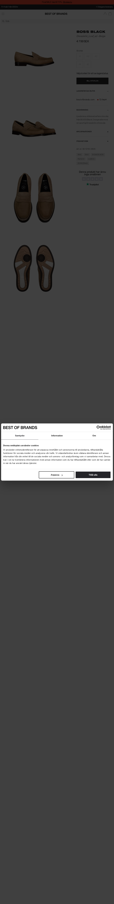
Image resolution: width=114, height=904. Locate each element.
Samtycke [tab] (20, 435)
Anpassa (55, 475)
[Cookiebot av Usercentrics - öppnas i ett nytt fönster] (98, 428)
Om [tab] (94, 435)
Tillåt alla (93, 475)
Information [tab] (57, 435)
